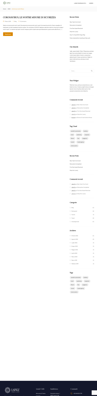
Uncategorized (75, 221)
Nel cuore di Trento (40, 393)
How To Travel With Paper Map (77, 35)
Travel (72, 218)
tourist (72, 142)
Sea (78, 138)
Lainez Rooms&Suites (80, 3)
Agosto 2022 (74, 239)
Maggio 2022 (74, 249)
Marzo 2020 (74, 256)
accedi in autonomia (75, 131)
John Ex (73, 114)
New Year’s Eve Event (75, 22)
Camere (91, 3)
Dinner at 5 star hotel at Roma (84, 117)
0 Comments (23, 21)
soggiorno (84, 138)
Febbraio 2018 (74, 263)
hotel (72, 134)
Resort (72, 138)
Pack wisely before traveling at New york (80, 38)
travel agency (80, 142)
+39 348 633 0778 (77, 393)
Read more (8, 34)
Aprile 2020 (74, 253)
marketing (79, 134)
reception (87, 134)
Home (4, 9)
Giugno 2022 (74, 246)
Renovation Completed (75, 25)
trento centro (74, 145)
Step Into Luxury (74, 31)
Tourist (73, 214)
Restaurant (74, 211)
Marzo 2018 (74, 260)
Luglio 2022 (74, 242)
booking (85, 131)
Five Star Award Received (76, 28)
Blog (15, 21)
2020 (9, 9)
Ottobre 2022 (74, 235)
